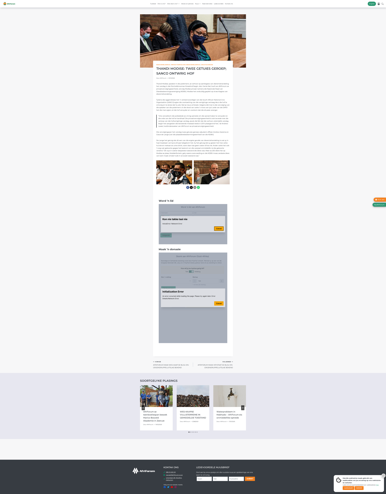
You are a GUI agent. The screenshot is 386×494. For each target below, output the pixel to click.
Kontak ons (229, 4)
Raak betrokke (207, 4)
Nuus (197, 4)
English (371, 4)
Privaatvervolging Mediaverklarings (185, 64)
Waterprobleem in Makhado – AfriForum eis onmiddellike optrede (229, 414)
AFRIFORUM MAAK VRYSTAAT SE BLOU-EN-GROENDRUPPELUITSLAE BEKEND (215, 365)
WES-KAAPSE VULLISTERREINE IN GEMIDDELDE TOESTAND (193, 414)
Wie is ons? (162, 4)
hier (377, 485)
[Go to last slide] (143, 407)
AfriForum (163, 78)
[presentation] (156, 396)
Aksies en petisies (187, 4)
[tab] (188, 432)
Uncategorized (207, 64)
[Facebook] (187, 187)
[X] (191, 187)
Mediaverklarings (163, 64)
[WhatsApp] (198, 187)
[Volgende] (242, 407)
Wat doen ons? (172, 4)
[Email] (194, 187)
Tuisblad (153, 4)
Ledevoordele (218, 4)
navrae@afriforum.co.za (174, 475)
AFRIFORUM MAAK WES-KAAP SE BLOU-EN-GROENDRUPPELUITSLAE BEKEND (171, 365)
